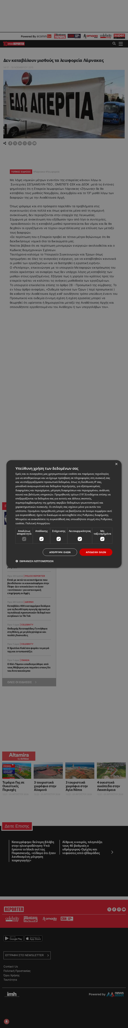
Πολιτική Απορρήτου (38, 523)
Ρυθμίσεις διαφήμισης (95, 515)
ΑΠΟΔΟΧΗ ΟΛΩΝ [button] (96, 552)
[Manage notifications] (6, 1021)
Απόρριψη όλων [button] (60, 552)
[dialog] (64, 514)
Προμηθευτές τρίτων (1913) (70, 494)
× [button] (116, 464)
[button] (35, 561)
